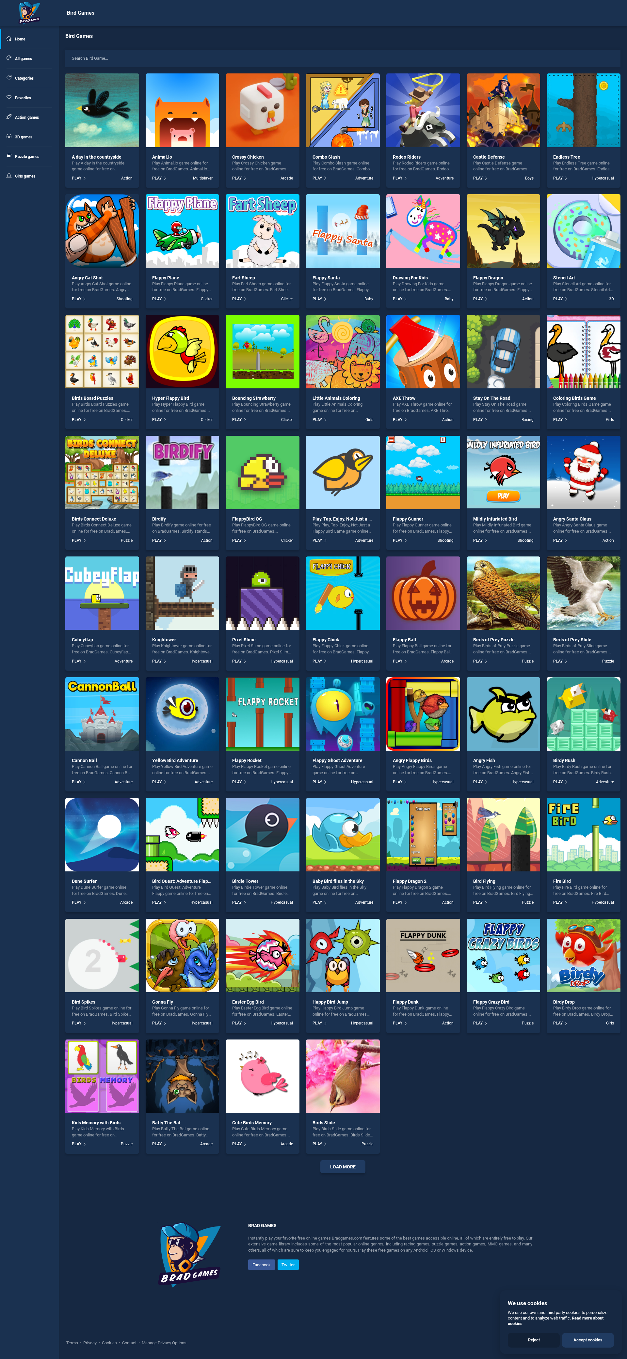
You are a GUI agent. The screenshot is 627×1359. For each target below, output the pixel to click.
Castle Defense (489, 157)
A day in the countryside (96, 157)
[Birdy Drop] (583, 955)
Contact (129, 1342)
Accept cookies (588, 1339)
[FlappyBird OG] (262, 472)
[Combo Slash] (343, 110)
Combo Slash (326, 157)
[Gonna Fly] (182, 955)
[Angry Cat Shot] (102, 231)
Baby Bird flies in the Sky (338, 881)
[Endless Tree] (583, 110)
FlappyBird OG (247, 519)
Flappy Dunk (405, 1002)
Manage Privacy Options (163, 1342)
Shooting (125, 299)
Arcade (287, 178)
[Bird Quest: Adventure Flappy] (182, 835)
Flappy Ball (404, 639)
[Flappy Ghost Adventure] (343, 714)
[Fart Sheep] (262, 231)
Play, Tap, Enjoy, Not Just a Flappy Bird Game (359, 519)
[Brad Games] (29, 13)
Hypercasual (603, 178)
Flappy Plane (165, 277)
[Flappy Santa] (343, 231)
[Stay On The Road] (503, 352)
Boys (529, 178)
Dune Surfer (84, 881)
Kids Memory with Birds (96, 1122)
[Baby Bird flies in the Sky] (343, 835)
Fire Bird (562, 881)
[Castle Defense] (503, 110)
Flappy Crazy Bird (491, 1002)
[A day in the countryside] (102, 110)
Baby (368, 299)
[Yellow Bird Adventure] (182, 714)
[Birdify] (182, 472)
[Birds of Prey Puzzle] (503, 593)
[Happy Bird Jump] (343, 955)
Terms (72, 1342)
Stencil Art (564, 277)
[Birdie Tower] (262, 835)
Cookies (109, 1342)
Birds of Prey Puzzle (494, 639)
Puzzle (127, 540)
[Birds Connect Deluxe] (102, 472)
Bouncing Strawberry (254, 398)
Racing (528, 419)
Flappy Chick (326, 639)
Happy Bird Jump (330, 1002)
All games (23, 58)
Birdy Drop (564, 1002)
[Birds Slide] (343, 1076)
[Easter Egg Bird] (262, 955)
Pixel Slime (244, 639)
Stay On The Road (491, 398)
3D (611, 299)
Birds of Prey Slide (572, 639)
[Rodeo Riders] (423, 110)
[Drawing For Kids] (423, 231)
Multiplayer (203, 178)
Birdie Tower (245, 881)
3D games (23, 137)
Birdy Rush (564, 760)
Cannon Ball (84, 760)
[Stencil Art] (583, 231)
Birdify (159, 519)
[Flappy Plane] (182, 231)
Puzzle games (26, 156)
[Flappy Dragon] (503, 231)
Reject (534, 1339)
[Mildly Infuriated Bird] (503, 472)
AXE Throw (404, 398)
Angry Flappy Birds (412, 760)
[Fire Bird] (583, 835)
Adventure (364, 178)
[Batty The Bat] (182, 1076)
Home (19, 39)
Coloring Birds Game (574, 398)
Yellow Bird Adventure (175, 760)
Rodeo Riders (407, 157)
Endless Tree (566, 157)
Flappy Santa (326, 277)
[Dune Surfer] (102, 835)
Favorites (22, 98)
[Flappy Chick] (343, 593)
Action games (26, 117)
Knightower (164, 639)
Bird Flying (484, 881)
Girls (369, 419)
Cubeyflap (82, 639)
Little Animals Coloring (336, 398)
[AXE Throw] (423, 352)
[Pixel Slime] (262, 593)
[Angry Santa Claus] (583, 472)
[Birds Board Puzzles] (102, 352)
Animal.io (162, 157)
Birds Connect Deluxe (94, 519)
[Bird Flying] (503, 835)
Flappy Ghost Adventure (337, 760)
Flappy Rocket (247, 760)
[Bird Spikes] (102, 955)
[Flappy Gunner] (423, 472)
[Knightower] (182, 593)
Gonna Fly (162, 1002)
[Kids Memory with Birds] (102, 1076)
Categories (24, 78)
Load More (343, 1166)
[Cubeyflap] (102, 593)
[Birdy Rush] (583, 714)
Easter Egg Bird (248, 1002)
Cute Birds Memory (252, 1122)
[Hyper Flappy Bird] (182, 352)
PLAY (76, 178)
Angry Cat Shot (87, 277)
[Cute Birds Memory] (262, 1076)
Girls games (24, 176)
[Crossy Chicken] (262, 110)
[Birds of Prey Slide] (583, 593)
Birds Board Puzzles (92, 398)
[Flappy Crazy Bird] (503, 955)
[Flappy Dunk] (423, 955)
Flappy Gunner (408, 519)
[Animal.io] (182, 110)
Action (127, 178)
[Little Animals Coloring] (343, 352)
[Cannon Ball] (102, 714)
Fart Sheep (243, 277)
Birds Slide (324, 1122)
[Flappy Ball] (423, 593)
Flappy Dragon (488, 277)
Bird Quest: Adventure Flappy (182, 881)
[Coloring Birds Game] (583, 352)
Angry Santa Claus (572, 519)
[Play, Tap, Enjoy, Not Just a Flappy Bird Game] (343, 472)
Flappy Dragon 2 (409, 881)
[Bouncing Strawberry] (262, 352)
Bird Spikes (83, 1002)
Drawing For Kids (410, 277)
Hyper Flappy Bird (170, 398)
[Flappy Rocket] (262, 714)
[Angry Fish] (503, 714)
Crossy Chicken (248, 157)
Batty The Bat (166, 1122)
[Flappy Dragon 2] (423, 835)
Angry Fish (484, 760)
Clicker (207, 299)
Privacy (90, 1342)
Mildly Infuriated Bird (495, 519)
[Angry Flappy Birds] (423, 714)
